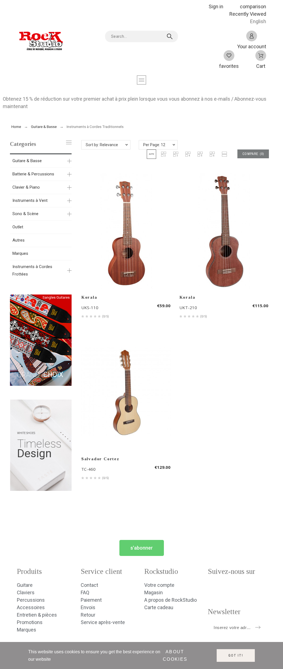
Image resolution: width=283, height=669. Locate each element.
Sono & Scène (25, 213)
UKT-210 (188, 307)
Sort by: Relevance (102, 145)
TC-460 (88, 469)
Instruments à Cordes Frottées (32, 270)
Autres (18, 240)
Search (171, 36)
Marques (20, 253)
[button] (151, 154)
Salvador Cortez (100, 459)
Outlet (17, 226)
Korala (89, 297)
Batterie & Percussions (33, 174)
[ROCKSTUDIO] (40, 43)
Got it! (235, 655)
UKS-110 (89, 307)
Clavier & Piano (26, 187)
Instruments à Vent (30, 200)
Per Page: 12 (154, 145)
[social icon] (212, 588)
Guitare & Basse (27, 160)
